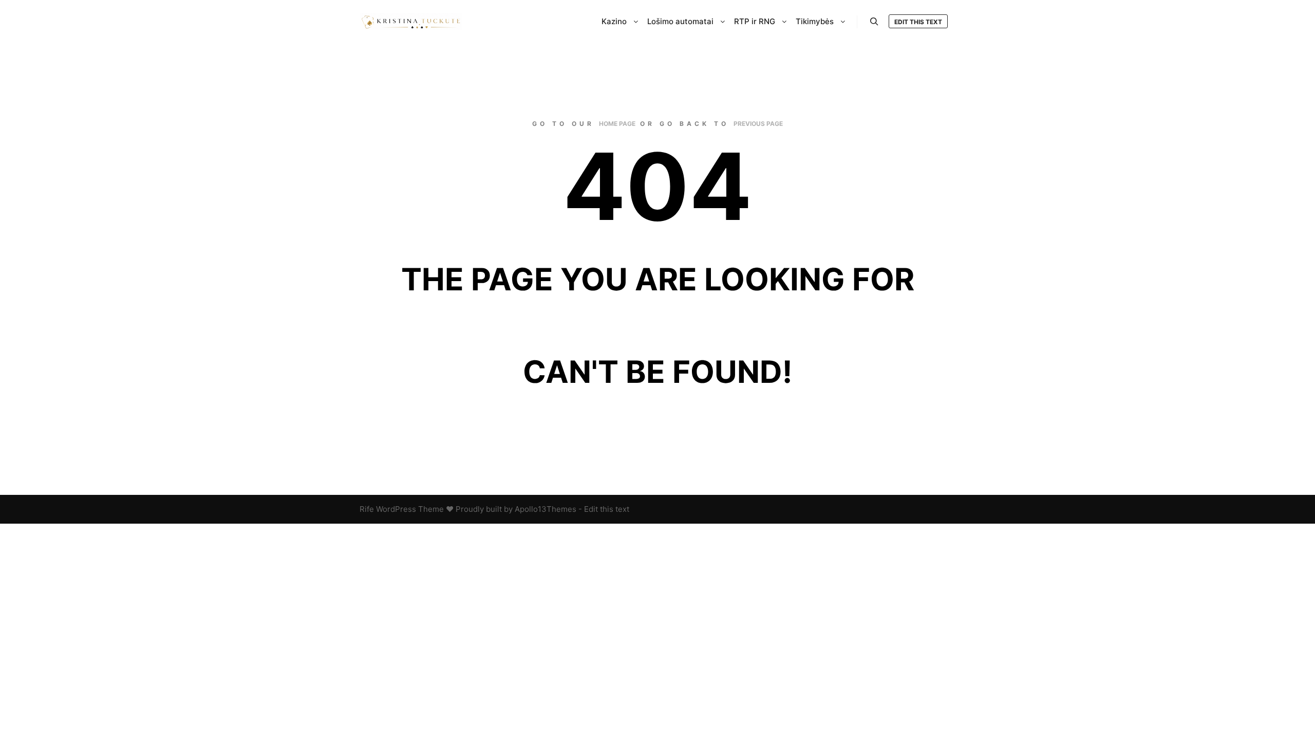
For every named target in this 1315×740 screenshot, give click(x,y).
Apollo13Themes (545, 509)
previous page (758, 123)
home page (617, 123)
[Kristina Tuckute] (411, 21)
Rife (367, 509)
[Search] (874, 21)
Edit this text (918, 22)
